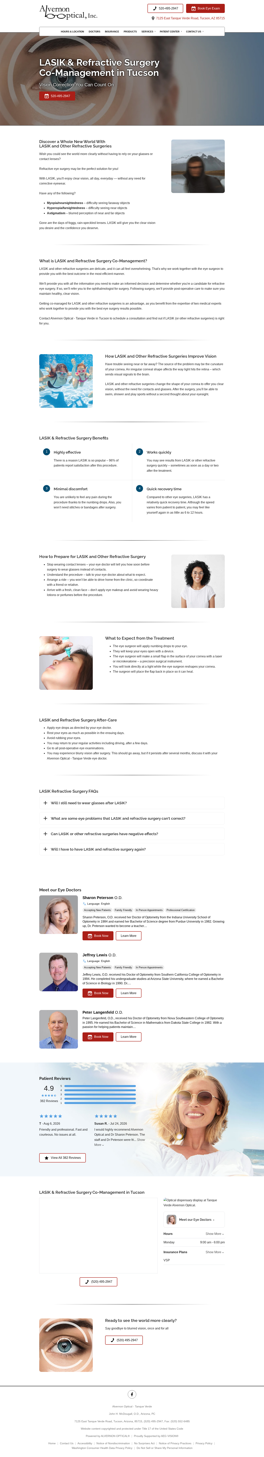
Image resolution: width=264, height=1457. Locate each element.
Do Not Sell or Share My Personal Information (164, 1447)
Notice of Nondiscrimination (113, 1443)
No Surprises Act (144, 1443)
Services (147, 31)
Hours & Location (72, 31)
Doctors (94, 31)
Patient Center (170, 31)
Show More (213, 1233)
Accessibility (84, 1443)
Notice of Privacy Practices (175, 1443)
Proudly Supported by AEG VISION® (156, 1436)
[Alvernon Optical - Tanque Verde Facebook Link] (132, 1394)
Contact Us (193, 31)
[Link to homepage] (78, 12)
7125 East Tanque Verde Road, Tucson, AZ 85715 (190, 18)
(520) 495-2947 (153, 1421)
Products (130, 31)
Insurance (112, 31)
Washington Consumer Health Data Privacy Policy (102, 1447)
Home (52, 1443)
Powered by (108, 1436)
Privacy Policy (204, 1443)
